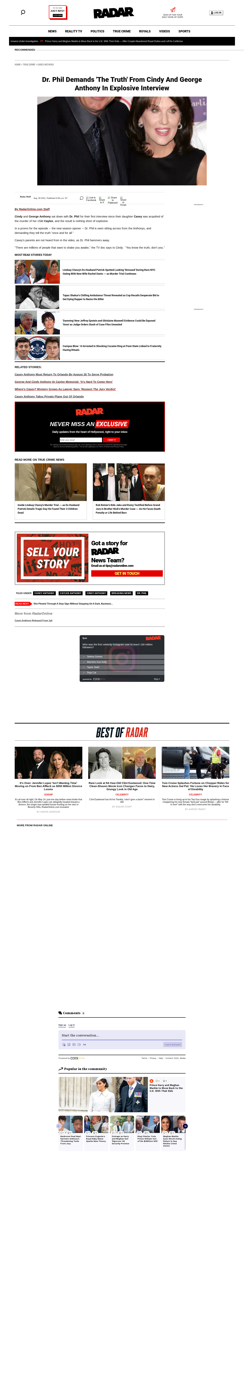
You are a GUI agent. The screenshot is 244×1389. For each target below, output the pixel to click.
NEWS (52, 31)
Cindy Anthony (96, 593)
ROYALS (145, 31)
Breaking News (121, 593)
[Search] (23, 14)
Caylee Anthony (70, 593)
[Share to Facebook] (91, 198)
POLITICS (97, 31)
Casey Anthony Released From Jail (33, 620)
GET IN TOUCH (127, 573)
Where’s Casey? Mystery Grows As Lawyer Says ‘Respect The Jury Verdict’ (65, 389)
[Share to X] (102, 198)
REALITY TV (73, 31)
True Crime (29, 64)
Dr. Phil (142, 593)
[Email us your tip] (58, 19)
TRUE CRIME (122, 31)
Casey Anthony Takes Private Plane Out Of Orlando (49, 396)
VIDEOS (164, 31)
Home (18, 64)
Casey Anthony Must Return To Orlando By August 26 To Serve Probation (64, 374)
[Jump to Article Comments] (81, 198)
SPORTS (184, 31)
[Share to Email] (123, 198)
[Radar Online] (113, 12)
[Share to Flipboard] (112, 198)
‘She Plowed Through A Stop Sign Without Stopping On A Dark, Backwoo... (73, 604)
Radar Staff (25, 197)
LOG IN (217, 12)
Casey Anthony (45, 64)
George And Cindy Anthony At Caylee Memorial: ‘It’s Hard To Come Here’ (64, 381)
